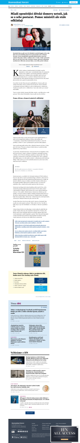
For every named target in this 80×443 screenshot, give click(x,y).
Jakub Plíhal (23, 49)
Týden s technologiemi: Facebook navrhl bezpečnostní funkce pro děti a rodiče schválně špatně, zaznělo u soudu (28, 311)
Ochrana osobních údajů (46, 423)
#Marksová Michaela (26, 240)
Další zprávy (30, 412)
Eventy (57, 425)
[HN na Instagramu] (21, 431)
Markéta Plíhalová (17, 24)
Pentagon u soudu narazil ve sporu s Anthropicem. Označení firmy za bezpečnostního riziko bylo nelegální (36, 372)
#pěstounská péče (35, 240)
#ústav (19, 240)
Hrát (33, 253)
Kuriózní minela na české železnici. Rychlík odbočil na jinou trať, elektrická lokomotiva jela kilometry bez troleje (37, 359)
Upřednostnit (36, 66)
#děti (15, 240)
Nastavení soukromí (45, 427)
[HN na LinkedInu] (23, 431)
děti (19, 304)
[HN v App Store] (23, 437)
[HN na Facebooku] (20, 431)
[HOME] (9, 6)
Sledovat (28, 66)
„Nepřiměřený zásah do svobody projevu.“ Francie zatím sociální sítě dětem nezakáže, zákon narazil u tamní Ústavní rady (18, 328)
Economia (33, 427)
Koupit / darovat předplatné (61, 423)
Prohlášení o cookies (45, 425)
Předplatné (73, 2)
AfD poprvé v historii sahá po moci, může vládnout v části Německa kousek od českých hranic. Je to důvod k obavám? (34, 400)
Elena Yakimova (14, 383)
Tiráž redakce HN (35, 425)
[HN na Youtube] (27, 431)
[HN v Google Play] (16, 437)
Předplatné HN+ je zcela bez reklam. (45, 296)
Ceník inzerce (34, 430)
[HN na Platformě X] (18, 431)
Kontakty (33, 423)
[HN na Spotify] (25, 431)
